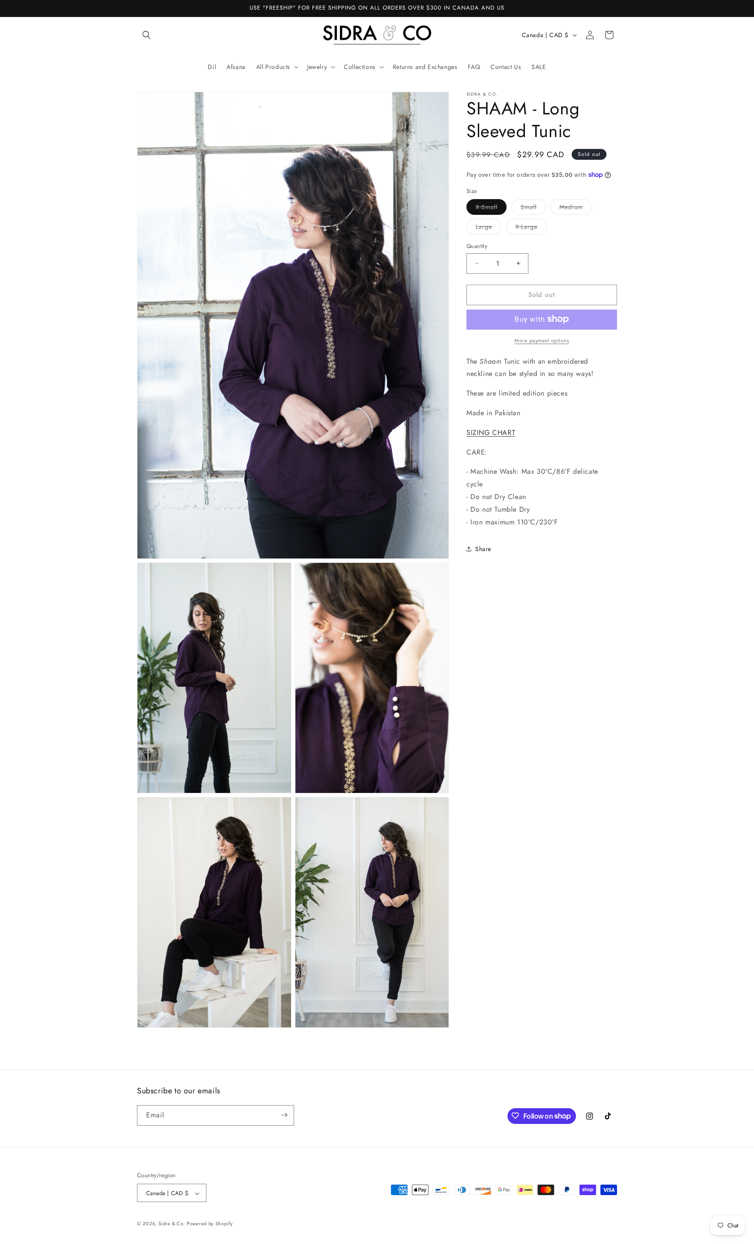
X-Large (531, 228)
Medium (575, 208)
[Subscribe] (284, 1115)
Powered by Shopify (210, 1223)
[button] (146, 35)
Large (488, 228)
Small (533, 208)
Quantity (476, 246)
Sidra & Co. (171, 1223)
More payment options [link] (541, 340)
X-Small (491, 208)
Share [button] (483, 548)
